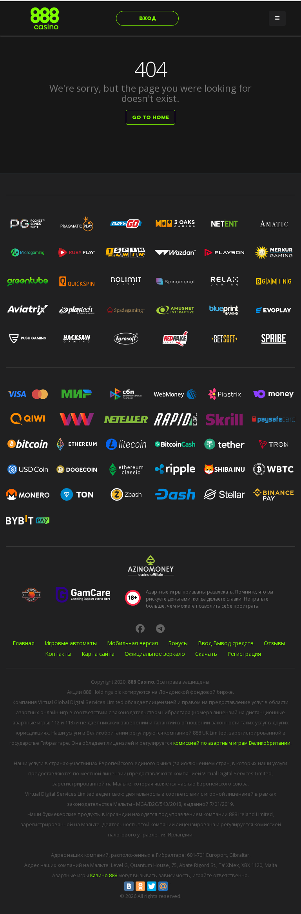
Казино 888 (103, 875)
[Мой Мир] (163, 886)
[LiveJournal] (174, 886)
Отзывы (274, 643)
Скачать (206, 653)
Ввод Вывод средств (226, 643)
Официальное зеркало (155, 653)
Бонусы (178, 643)
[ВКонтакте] (129, 886)
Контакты (58, 653)
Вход (147, 18)
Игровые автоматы (71, 643)
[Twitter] (151, 886)
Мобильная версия (132, 643)
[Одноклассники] (140, 886)
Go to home (150, 117)
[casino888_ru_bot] (160, 628)
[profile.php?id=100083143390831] (140, 628)
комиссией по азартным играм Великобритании (231, 743)
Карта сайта (98, 653)
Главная (23, 643)
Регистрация (244, 653)
